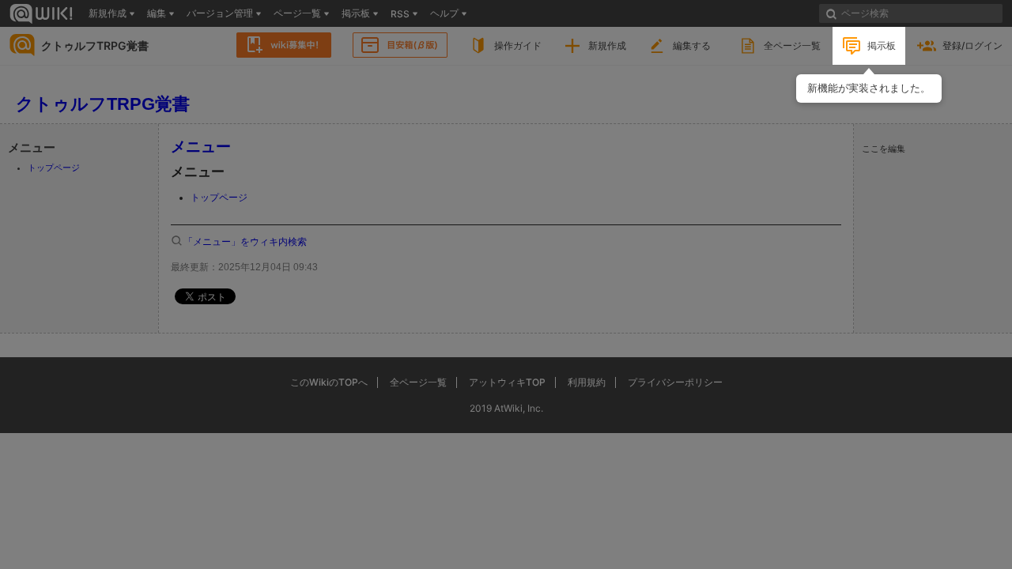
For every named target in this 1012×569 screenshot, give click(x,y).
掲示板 (881, 45)
